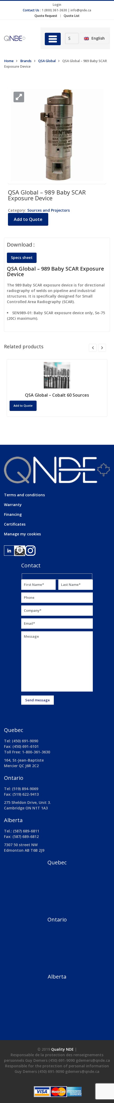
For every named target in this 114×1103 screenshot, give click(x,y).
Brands (26, 61)
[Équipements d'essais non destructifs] (18, 38)
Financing (13, 514)
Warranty (13, 504)
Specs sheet (22, 257)
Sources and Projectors (48, 210)
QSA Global (47, 61)
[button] (19, 97)
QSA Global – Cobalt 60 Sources (57, 395)
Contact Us (31, 10)
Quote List (72, 15)
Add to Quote (28, 219)
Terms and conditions (24, 494)
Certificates (14, 524)
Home (9, 61)
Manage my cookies (22, 533)
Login (57, 4)
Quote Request (45, 15)
